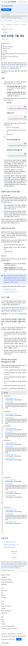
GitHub (2, 603)
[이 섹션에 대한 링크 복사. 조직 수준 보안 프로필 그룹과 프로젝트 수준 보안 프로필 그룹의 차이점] (4, 324)
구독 (19, 639)
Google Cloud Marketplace (7, 582)
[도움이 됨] (9, 29)
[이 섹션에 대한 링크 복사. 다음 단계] (9, 538)
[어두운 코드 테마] (25, 106)
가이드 (4, 26)
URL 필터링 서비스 (21, 66)
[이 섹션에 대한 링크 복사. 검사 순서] (8, 256)
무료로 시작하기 (6, 9)
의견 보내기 (5, 32)
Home (2, 24)
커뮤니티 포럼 (4, 590)
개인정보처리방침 (11, 633)
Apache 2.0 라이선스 (6, 564)
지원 (2, 593)
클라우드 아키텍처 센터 (6, 610)
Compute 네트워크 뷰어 (10, 458)
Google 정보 (3, 633)
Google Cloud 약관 (6, 636)
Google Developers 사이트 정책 (9, 566)
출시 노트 (3, 595)
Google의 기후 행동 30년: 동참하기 (18, 636)
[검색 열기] (18, 2)
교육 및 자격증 (4, 613)
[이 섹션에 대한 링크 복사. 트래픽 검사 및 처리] (16, 228)
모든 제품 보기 (4, 577)
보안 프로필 (17, 169)
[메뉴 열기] (2, 1)
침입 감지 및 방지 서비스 (10, 66)
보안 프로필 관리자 (9, 402)
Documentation (9, 24)
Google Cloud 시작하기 (6, 606)
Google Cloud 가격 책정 (6, 579)
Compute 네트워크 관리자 (10, 398)
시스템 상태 (3, 597)
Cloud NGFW (8, 6)
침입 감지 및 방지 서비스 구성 (11, 292)
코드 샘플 (3, 608)
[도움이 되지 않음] (12, 29)
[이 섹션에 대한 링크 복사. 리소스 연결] (10, 297)
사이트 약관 (19, 633)
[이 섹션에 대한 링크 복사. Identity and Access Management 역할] (16, 362)
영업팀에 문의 (4, 584)
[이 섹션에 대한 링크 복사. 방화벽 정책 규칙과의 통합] (21, 192)
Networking (16, 24)
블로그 (2, 619)
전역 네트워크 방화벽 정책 (10, 211)
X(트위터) (3, 624)
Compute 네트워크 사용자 (10, 454)
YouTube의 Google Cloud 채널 (7, 626)
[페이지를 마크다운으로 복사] (7, 39)
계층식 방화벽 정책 (8, 205)
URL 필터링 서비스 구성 (10, 289)
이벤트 (2, 621)
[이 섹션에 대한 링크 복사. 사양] (5, 78)
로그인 (24, 1)
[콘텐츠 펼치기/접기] (10, 43)
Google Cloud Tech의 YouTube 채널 (9, 628)
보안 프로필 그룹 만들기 (14, 314)
